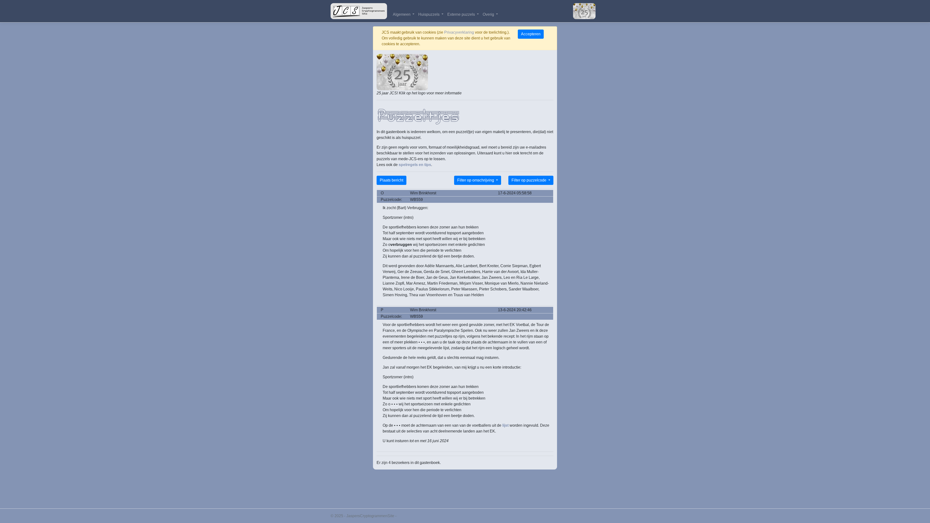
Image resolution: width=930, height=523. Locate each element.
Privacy (403, 516)
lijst (505, 425)
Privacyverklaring (459, 32)
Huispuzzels (429, 14)
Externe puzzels (461, 14)
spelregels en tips (415, 165)
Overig (489, 14)
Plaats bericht (391, 180)
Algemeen (402, 14)
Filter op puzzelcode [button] (529, 180)
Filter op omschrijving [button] (476, 180)
